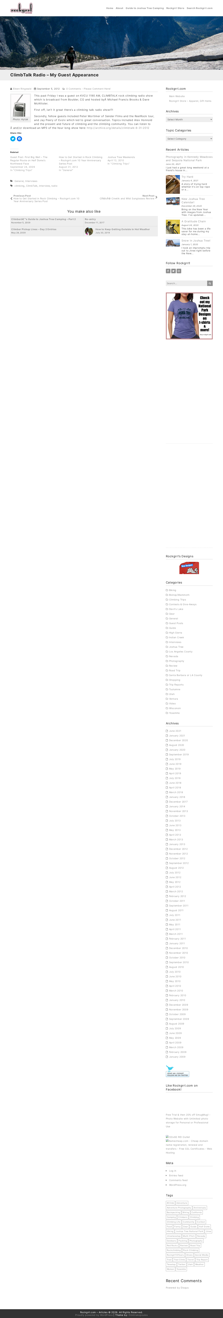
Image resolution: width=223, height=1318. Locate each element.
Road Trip (175, 670)
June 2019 (175, 763)
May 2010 (175, 981)
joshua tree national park (189, 1231)
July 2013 (175, 820)
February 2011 (177, 938)
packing (183, 1241)
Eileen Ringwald (22, 88)
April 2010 (175, 985)
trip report (202, 1259)
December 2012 (178, 849)
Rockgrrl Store (175, 8)
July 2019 (175, 759)
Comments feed (178, 1180)
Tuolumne (174, 689)
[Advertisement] (189, 395)
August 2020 (176, 745)
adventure (181, 1203)
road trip (195, 1245)
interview (44, 185)
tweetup (171, 1264)
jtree (208, 1231)
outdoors (171, 1241)
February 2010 (177, 995)
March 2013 (176, 839)
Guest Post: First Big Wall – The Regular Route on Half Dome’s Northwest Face (29, 160)
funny (177, 1226)
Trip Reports (176, 684)
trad (169, 1259)
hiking (170, 1231)
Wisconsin (175, 708)
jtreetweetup (174, 1236)
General (19, 181)
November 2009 (178, 1009)
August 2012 (176, 867)
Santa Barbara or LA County (186, 675)
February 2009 (178, 1052)
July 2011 (174, 915)
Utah (172, 694)
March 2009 (176, 1047)
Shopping (174, 679)
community (188, 1222)
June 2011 (175, 919)
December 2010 (178, 948)
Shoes (189, 1255)
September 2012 (179, 863)
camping (171, 1217)
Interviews (31, 181)
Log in (172, 1170)
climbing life (173, 1222)
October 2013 (177, 815)
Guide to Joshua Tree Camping (145, 8)
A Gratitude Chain (194, 221)
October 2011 (177, 900)
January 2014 (177, 806)
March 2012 (176, 891)
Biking (172, 590)
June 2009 (175, 1033)
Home (109, 8)
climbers (182, 1217)
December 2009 (178, 1004)
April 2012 (175, 886)
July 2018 (175, 778)
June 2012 (175, 877)
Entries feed (176, 1175)
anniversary (200, 1207)
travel (190, 1259)
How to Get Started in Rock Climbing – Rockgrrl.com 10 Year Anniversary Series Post (81, 160)
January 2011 (177, 943)
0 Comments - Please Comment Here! (88, 88)
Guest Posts (176, 623)
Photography (176, 661)
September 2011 (179, 905)
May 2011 (174, 924)
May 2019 (175, 768)
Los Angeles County (181, 651)
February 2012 (177, 896)
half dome (204, 1226)
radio (54, 185)
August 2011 (176, 910)
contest (201, 1222)
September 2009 (179, 1019)
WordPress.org (177, 1184)
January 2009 (177, 1056)
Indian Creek (176, 637)
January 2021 (177, 735)
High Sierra (175, 632)
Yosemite (174, 713)
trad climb (179, 1259)
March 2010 (176, 990)
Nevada (173, 656)
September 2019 (179, 754)
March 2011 (176, 934)
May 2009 (175, 1037)
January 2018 (177, 797)
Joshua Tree (176, 646)
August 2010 (176, 967)
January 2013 (177, 844)
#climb (170, 1203)
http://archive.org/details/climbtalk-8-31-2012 (118, 127)
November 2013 (178, 811)
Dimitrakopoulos (138, 1315)
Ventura (173, 698)
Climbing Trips (177, 599)
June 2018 (175, 782)
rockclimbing (174, 1250)
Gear (172, 613)
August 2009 (176, 1023)
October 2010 (177, 957)
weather (199, 1264)
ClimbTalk (32, 185)
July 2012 (175, 872)
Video (172, 703)
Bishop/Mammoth (179, 594)
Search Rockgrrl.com (200, 8)
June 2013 (175, 825)
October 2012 (177, 858)
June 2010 (175, 976)
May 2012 (175, 882)
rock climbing (190, 1250)
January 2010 (177, 1000)
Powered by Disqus (177, 1287)
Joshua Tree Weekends (121, 157)
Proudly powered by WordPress (94, 1315)
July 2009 (175, 1028)
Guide (172, 628)
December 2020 (178, 740)
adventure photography (179, 1207)
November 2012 (178, 853)
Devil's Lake (176, 609)
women (170, 1269)
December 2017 (178, 801)
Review (173, 665)
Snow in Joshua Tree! (196, 240)
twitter (181, 1264)
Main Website (177, 96)
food (169, 1226)
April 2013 (175, 834)
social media (202, 1255)
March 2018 (176, 792)
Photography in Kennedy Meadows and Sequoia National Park (189, 158)
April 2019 (175, 773)
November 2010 (178, 952)
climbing (19, 185)
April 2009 (175, 1042)
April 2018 (175, 787)
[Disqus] (84, 277)
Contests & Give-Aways (183, 604)
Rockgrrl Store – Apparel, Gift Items (190, 101)
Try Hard (187, 176)
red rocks (172, 1245)
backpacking (173, 1212)
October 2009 (177, 1014)
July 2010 (175, 971)
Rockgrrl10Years (175, 1255)
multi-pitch (189, 1236)
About (119, 8)
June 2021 (175, 730)
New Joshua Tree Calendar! (193, 200)
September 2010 (179, 962)
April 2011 (175, 929)
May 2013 (175, 830)
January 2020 (177, 749)
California (197, 1212)
